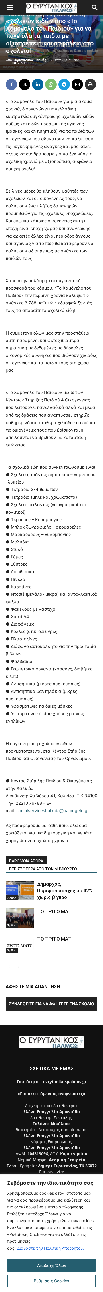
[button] (10, 7)
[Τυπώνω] (90, 84)
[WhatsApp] (51, 84)
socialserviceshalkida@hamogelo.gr (52, 810)
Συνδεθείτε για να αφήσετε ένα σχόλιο (51, 1003)
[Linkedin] (37, 84)
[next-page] (18, 966)
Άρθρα (11, 898)
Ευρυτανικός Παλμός (29, 60)
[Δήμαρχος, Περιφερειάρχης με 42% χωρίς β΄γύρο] (20, 891)
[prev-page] (9, 966)
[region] (51, 1233)
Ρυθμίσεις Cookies (51, 1280)
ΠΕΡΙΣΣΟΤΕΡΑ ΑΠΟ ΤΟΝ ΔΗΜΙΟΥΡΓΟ (43, 869)
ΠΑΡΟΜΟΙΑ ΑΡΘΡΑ (26, 861)
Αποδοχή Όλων (51, 1265)
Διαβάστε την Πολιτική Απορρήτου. (50, 1248)
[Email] (77, 84)
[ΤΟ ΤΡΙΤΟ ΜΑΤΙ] (20, 918)
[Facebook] (11, 84)
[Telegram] (64, 84)
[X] (24, 84)
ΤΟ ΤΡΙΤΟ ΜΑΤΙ (55, 911)
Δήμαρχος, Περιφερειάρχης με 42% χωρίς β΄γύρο (65, 890)
